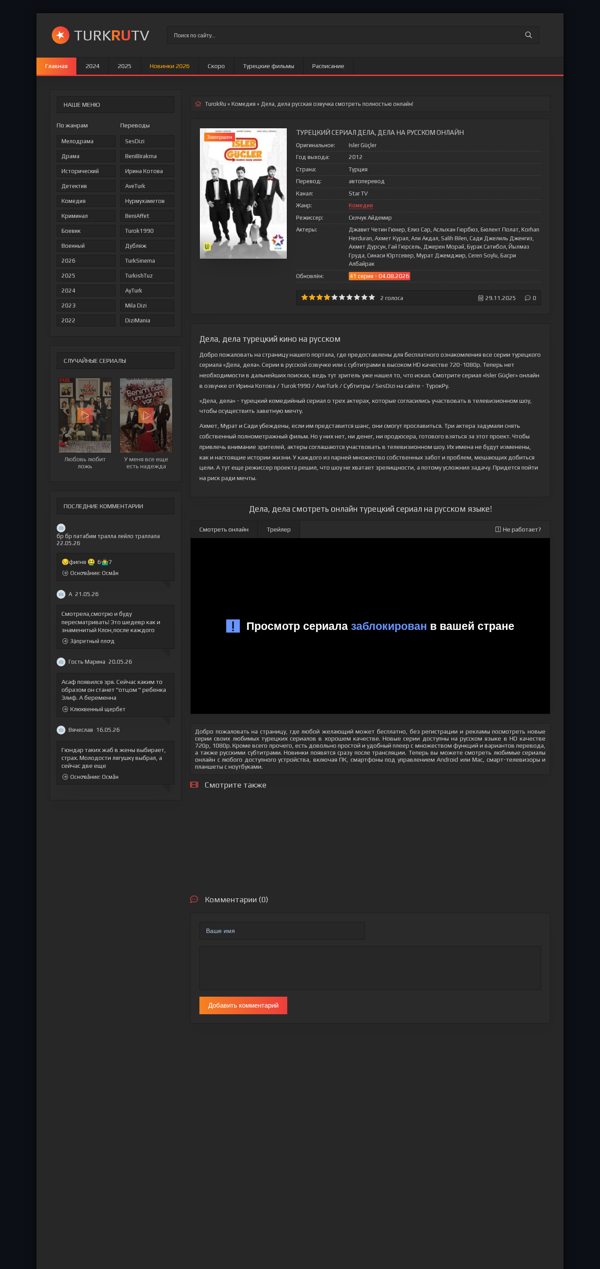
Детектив (74, 186)
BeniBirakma (141, 156)
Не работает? (522, 529)
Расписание (328, 65)
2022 (68, 320)
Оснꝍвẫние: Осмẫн (94, 573)
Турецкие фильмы (268, 65)
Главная (56, 65)
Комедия (73, 201)
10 (372, 297)
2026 (68, 260)
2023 (68, 305)
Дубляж (135, 245)
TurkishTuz (139, 275)
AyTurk (133, 290)
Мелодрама (77, 141)
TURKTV (111, 34)
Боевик (70, 231)
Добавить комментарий (243, 1005)
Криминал (74, 216)
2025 (125, 65)
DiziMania (137, 320)
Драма (70, 156)
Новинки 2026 (170, 65)
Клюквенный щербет (98, 709)
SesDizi (135, 141)
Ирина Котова (144, 171)
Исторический (80, 171)
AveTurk (135, 186)
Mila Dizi (136, 305)
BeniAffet (137, 216)
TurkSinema (140, 260)
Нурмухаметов (145, 201)
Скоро (216, 65)
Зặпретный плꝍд (92, 641)
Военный (73, 245)
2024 (93, 65)
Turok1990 (139, 231)
